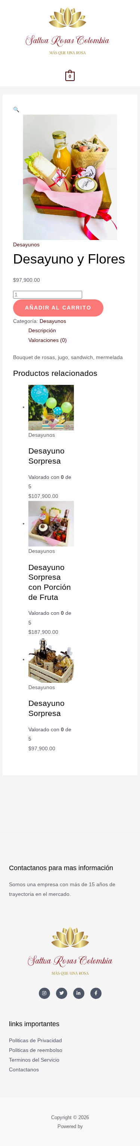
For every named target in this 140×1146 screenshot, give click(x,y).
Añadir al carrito (58, 308)
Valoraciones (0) (47, 340)
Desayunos (26, 244)
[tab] (77, 330)
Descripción (42, 330)
